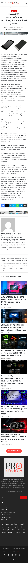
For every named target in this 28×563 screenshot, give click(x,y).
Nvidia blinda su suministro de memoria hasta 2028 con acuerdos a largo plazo (13, 352)
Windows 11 (18, 532)
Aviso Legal (4, 509)
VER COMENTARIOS (14, 451)
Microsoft (4, 529)
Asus (12, 524)
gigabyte (9, 527)
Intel (20, 527)
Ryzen (24, 529)
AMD (3, 524)
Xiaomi (24, 532)
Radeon (19, 529)
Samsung (4, 532)
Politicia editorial (5, 519)
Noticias (16, 8)
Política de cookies (5, 514)
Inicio (12, 8)
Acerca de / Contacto (6, 507)
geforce (3, 527)
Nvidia (13, 529)
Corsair (21, 524)
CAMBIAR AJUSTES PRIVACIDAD (14, 491)
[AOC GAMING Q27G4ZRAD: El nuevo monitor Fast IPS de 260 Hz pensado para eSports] (14, 294)
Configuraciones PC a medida (8, 512)
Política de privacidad (6, 517)
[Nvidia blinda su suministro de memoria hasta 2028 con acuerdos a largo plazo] (14, 348)
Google (15, 527)
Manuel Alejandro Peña (10, 27)
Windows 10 (11, 532)
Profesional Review (20, 551)
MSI (9, 529)
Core (16, 524)
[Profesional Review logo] (11, 3)
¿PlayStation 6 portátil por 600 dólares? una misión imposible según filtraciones (13, 327)
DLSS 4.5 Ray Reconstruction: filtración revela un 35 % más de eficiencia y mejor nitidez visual (12, 381)
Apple (7, 524)
